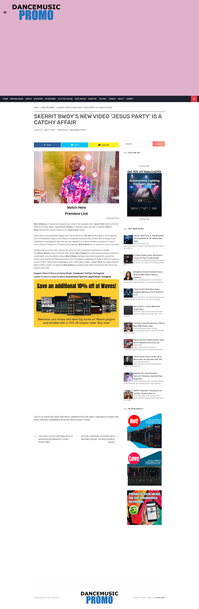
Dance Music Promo (77, 130)
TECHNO (102, 99)
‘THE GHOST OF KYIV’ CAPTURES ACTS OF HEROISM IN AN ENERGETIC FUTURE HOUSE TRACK (55, 439)
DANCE (29, 99)
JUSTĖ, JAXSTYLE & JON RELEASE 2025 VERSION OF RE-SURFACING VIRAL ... (148, 238)
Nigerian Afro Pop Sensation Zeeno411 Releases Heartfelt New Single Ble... (147, 376)
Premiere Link (76, 214)
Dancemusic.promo (104, 417)
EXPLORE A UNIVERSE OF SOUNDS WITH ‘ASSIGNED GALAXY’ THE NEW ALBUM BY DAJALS (98, 439)
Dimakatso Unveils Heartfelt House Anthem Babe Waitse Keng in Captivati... (148, 274)
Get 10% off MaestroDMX (144, 171)
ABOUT (121, 99)
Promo (87, 420)
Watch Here (76, 207)
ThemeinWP (159, 598)
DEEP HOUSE (80, 99)
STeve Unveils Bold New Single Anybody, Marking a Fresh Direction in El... (148, 292)
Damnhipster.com (79, 417)
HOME (5, 99)
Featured (44, 420)
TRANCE (112, 99)
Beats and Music (62, 417)
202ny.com (49, 417)
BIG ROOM (38, 99)
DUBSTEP (92, 99)
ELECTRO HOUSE (65, 99)
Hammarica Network (59, 420)
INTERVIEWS (50, 99)
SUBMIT (129, 99)
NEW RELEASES (16, 99)
